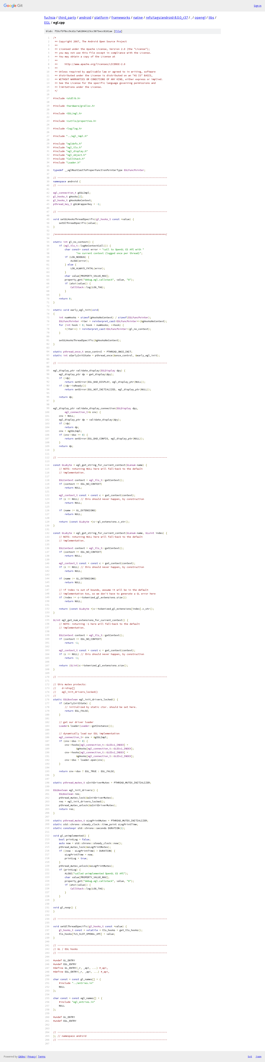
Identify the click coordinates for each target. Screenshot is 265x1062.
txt (250, 1056)
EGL (47, 22)
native (138, 17)
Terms (41, 1056)
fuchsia (49, 17)
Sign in (257, 5)
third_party (67, 17)
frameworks (120, 17)
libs (211, 17)
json (258, 1056)
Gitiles (21, 1056)
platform (101, 17)
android (85, 17)
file (118, 31)
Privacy (31, 1056)
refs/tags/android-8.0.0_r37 (167, 17)
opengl (200, 17)
